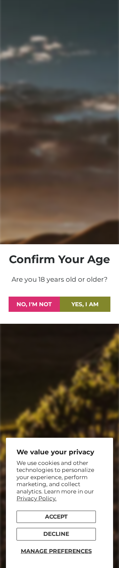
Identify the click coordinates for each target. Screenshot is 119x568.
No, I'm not (34, 304)
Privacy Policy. (37, 498)
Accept (56, 516)
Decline (56, 534)
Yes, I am (85, 304)
